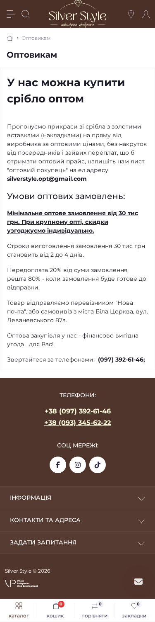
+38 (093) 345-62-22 (77, 423)
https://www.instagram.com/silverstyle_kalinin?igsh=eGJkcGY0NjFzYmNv (77, 465)
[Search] (25, 14)
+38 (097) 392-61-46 (78, 411)
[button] (21, 583)
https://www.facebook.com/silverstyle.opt (58, 465)
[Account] (146, 14)
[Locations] (131, 14)
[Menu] (11, 14)
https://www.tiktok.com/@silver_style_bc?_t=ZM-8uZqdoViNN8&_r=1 (97, 465)
